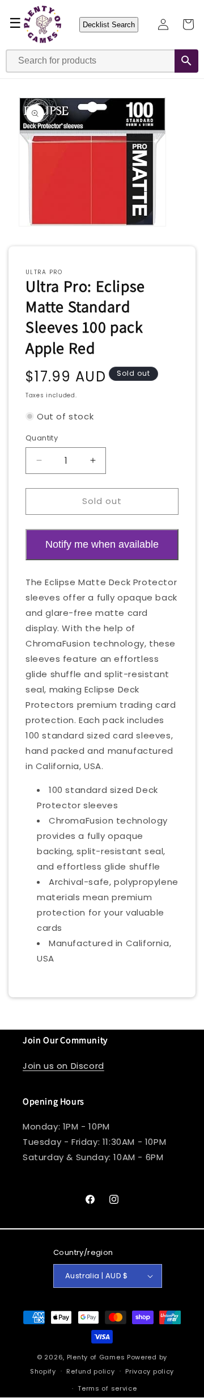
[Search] (186, 61)
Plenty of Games (96, 1357)
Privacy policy (149, 1371)
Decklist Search (109, 24)
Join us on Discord (63, 1066)
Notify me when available (102, 544)
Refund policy (90, 1371)
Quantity (42, 438)
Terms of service (107, 1388)
